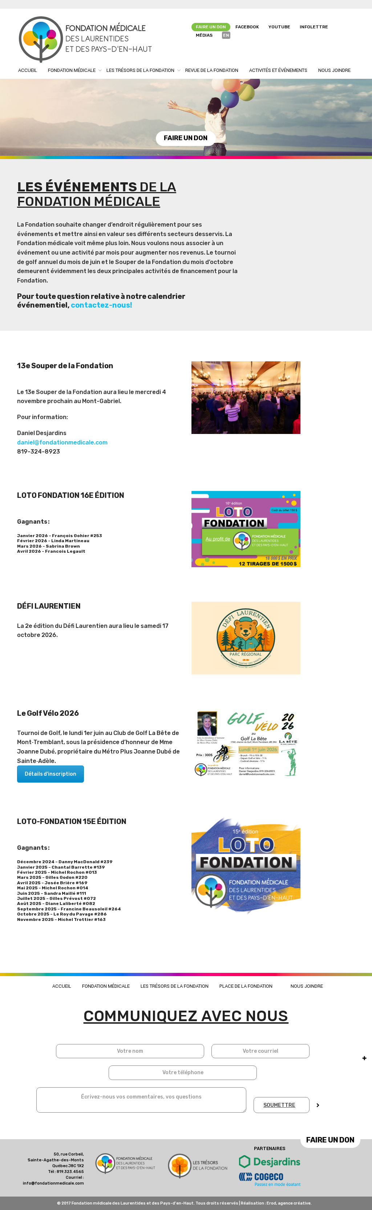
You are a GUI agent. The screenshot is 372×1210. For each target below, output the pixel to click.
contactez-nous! (101, 305)
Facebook (247, 26)
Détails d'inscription (50, 774)
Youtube (279, 26)
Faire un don (211, 26)
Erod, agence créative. (289, 1203)
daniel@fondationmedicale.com (62, 442)
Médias (204, 35)
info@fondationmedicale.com (53, 1183)
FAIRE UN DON (185, 138)
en (226, 35)
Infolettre (314, 26)
